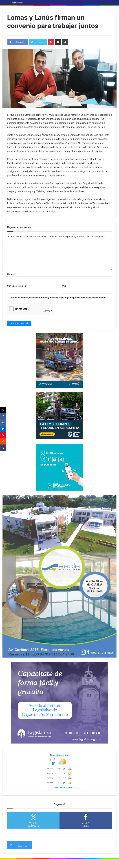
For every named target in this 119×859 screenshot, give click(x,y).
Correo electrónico (17, 286)
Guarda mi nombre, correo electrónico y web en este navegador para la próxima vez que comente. (58, 297)
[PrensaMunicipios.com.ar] (17, 3)
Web (64, 286)
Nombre (12, 274)
